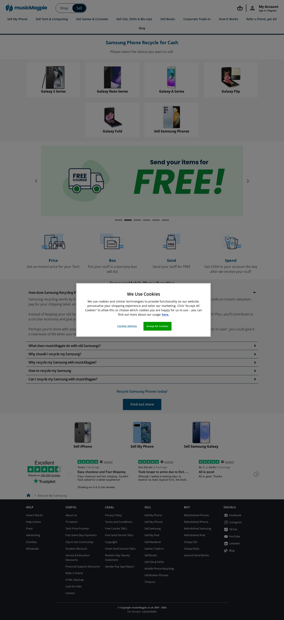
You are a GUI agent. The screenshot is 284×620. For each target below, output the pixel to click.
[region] (143, 310)
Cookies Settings (127, 326)
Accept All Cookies (157, 326)
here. (165, 315)
